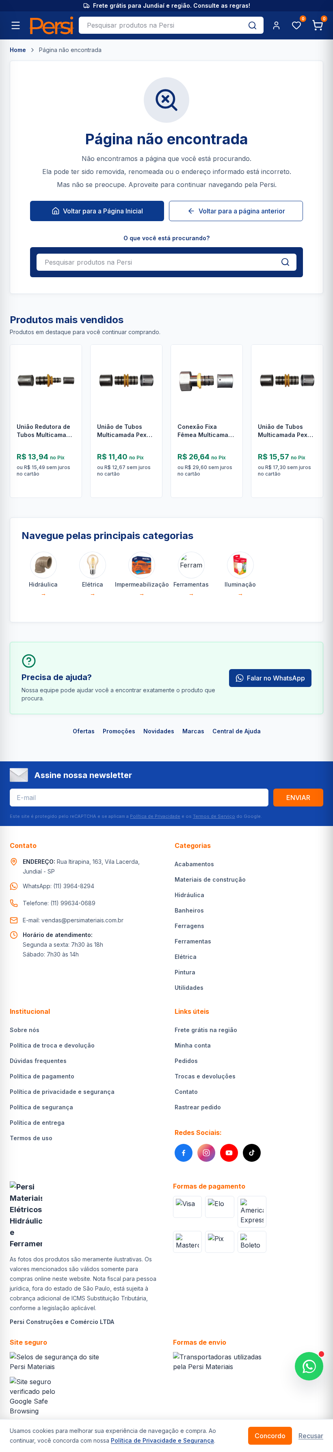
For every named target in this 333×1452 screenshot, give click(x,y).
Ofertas (84, 731)
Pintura (185, 972)
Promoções (119, 731)
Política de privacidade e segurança (62, 1091)
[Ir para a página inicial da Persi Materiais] (51, 25)
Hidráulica (189, 894)
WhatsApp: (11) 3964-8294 (58, 886)
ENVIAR (298, 797)
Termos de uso (31, 1138)
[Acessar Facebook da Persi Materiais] (183, 1153)
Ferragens (189, 925)
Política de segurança (41, 1107)
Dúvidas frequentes (38, 1060)
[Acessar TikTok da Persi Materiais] (252, 1153)
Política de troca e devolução (52, 1045)
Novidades (158, 731)
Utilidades (189, 987)
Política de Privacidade (155, 816)
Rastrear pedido (198, 1107)
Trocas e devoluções (205, 1076)
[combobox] (160, 25)
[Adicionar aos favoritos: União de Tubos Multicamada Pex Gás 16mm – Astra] (150, 371)
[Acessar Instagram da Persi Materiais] (206, 1153)
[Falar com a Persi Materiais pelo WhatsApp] (309, 1366)
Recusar (310, 1436)
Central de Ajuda (236, 731)
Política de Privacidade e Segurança (162, 1440)
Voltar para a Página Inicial (103, 211)
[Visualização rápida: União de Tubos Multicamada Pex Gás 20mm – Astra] (311, 393)
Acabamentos (194, 864)
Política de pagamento (42, 1076)
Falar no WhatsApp (276, 678)
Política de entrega (37, 1122)
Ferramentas (193, 941)
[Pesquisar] (252, 25)
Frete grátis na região (206, 1029)
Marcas (193, 731)
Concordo (270, 1436)
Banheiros (189, 910)
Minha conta (193, 1045)
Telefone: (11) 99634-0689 (59, 903)
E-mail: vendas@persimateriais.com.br (73, 920)
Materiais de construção (210, 879)
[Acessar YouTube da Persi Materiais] (229, 1153)
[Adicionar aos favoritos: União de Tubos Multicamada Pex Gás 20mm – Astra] (311, 371)
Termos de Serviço (214, 816)
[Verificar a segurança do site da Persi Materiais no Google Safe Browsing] (37, 1396)
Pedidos (186, 1060)
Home (18, 49)
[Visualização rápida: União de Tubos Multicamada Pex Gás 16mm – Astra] (150, 393)
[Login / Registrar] (276, 25)
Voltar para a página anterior (242, 211)
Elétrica (186, 956)
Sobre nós (24, 1029)
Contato (186, 1091)
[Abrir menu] (15, 25)
